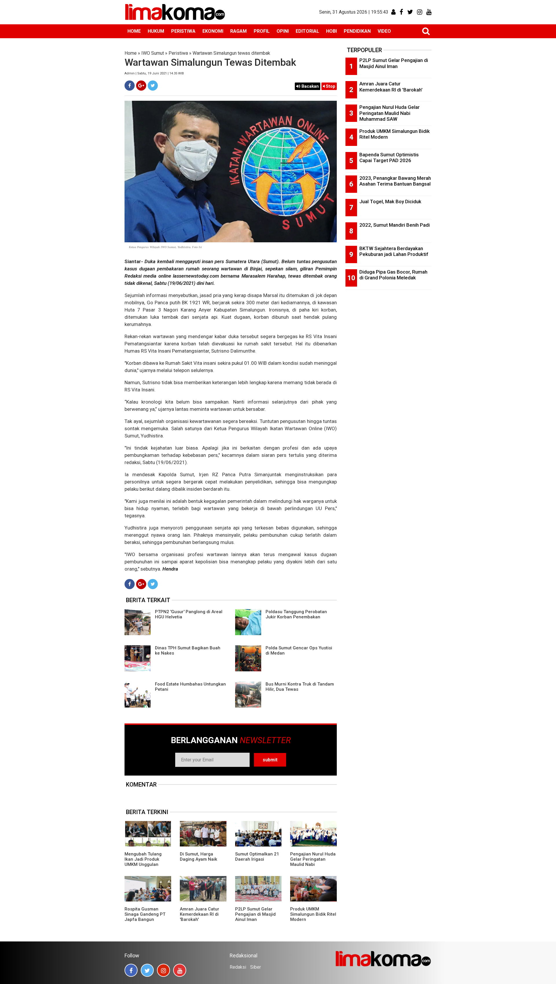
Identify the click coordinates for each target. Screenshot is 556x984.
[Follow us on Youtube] (179, 970)
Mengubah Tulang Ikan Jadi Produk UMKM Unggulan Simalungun (143, 861)
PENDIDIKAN (357, 31)
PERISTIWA (183, 31)
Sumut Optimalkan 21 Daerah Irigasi (257, 856)
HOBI (331, 31)
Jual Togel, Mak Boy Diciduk (390, 201)
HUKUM (156, 31)
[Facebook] (130, 85)
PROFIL (262, 31)
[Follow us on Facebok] (131, 970)
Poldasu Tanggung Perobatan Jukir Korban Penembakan (296, 614)
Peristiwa (178, 53)
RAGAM (238, 31)
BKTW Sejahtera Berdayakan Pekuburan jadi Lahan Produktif (393, 251)
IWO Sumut (152, 53)
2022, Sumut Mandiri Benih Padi (394, 225)
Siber (255, 967)
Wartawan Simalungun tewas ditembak (231, 53)
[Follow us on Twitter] (147, 970)
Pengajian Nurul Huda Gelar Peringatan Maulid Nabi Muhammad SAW (313, 861)
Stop (330, 86)
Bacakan (309, 86)
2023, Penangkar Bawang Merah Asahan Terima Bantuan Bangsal (395, 181)
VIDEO (384, 31)
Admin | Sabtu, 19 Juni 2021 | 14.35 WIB (154, 73)
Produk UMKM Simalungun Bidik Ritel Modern (313, 914)
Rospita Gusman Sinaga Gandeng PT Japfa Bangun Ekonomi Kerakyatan (145, 916)
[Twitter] (153, 85)
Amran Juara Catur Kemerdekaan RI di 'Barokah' (199, 914)
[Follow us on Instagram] (163, 970)
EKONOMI (212, 31)
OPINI (283, 31)
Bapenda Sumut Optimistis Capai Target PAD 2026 (389, 158)
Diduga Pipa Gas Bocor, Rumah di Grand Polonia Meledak (393, 275)
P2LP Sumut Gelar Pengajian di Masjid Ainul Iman (255, 914)
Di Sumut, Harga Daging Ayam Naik (198, 856)
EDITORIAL (307, 31)
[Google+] (141, 85)
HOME (134, 31)
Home (131, 53)
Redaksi (238, 967)
